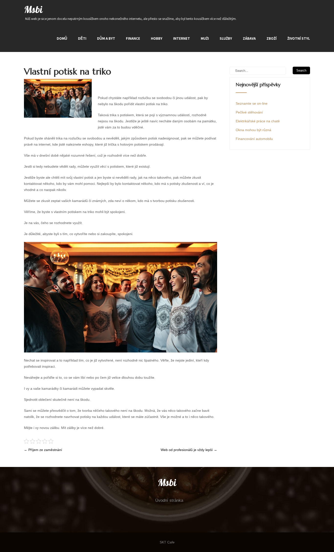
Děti (82, 38)
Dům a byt (106, 38)
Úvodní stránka (169, 500)
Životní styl (298, 38)
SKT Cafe (167, 542)
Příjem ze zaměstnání (43, 450)
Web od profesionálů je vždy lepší (189, 450)
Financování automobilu (254, 139)
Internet (181, 38)
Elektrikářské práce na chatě (258, 121)
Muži (205, 38)
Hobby (156, 38)
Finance (133, 38)
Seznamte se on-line (251, 103)
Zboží (272, 38)
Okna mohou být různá (253, 130)
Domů (62, 38)
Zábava (249, 38)
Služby (226, 38)
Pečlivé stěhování (249, 112)
